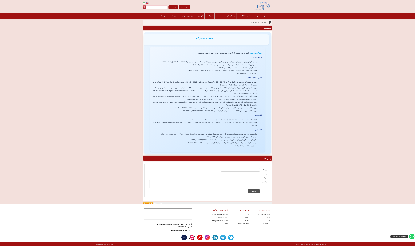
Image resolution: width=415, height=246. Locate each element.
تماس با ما (164, 15)
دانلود (220, 15)
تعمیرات (210, 15)
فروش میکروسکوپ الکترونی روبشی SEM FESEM (220, 216)
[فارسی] (144, 3)
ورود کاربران (173, 7)
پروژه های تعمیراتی (187, 15)
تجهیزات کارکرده (245, 15)
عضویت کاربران (184, 7)
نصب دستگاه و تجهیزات (263, 214)
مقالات (247, 217)
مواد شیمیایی (231, 15)
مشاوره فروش (266, 223)
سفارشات (246, 220)
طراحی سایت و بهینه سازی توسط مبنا (104, 244)
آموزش (200, 15)
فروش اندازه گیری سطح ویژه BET (220, 222)
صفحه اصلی (267, 15)
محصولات (257, 15)
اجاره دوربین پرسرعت (243, 223)
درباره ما (174, 15)
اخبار (247, 214)
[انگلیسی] (147, 3)
